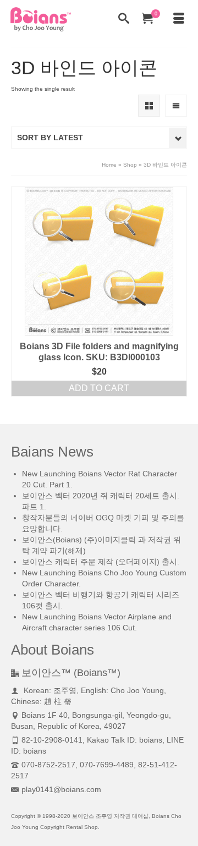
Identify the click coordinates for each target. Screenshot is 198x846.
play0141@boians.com (61, 789)
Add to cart (99, 388)
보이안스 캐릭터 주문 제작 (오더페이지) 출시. (100, 561)
